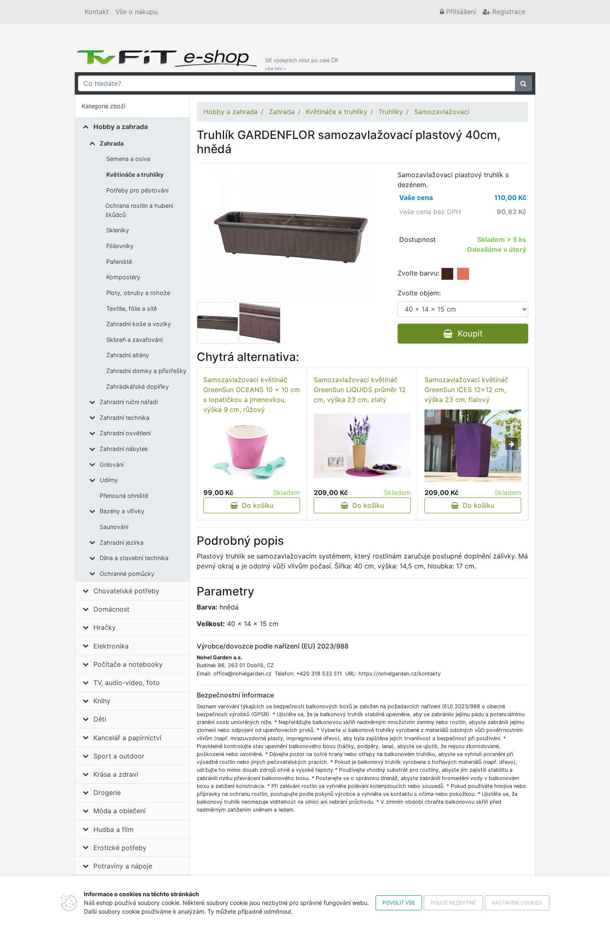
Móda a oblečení (119, 811)
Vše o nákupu (136, 11)
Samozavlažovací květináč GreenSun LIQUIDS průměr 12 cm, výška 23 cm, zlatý (360, 390)
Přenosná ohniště (124, 495)
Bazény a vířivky (122, 510)
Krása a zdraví (115, 774)
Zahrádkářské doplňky (137, 386)
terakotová (463, 274)
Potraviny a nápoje (122, 866)
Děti (99, 719)
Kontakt (97, 11)
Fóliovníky (120, 245)
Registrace (507, 11)
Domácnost (111, 609)
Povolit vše (399, 903)
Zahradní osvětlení (125, 432)
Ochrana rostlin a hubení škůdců (139, 210)
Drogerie (107, 792)
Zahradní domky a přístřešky (146, 370)
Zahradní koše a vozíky (138, 323)
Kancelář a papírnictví (127, 738)
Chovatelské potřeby (126, 591)
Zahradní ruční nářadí (129, 401)
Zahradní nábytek (124, 448)
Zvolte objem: (419, 293)
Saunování (114, 526)
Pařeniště (119, 261)
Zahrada (112, 143)
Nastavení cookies (517, 903)
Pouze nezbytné (453, 903)
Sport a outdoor (118, 756)
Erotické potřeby (119, 848)
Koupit (468, 334)
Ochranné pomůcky (127, 573)
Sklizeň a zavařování (134, 339)
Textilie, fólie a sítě (131, 308)
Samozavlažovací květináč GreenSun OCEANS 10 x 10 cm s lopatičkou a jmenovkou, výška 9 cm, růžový (251, 395)
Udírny (109, 479)
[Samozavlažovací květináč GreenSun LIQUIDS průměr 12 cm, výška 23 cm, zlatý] (362, 446)
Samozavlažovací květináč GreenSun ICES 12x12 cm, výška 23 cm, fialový (466, 390)
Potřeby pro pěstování (137, 190)
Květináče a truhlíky (134, 174)
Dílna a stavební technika (134, 557)
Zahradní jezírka (122, 542)
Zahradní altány (127, 354)
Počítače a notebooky (128, 664)
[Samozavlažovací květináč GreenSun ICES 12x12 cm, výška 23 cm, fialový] (473, 446)
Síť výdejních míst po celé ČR (301, 64)
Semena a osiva (128, 158)
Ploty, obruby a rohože (138, 292)
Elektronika (111, 646)
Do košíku (255, 505)
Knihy (101, 701)
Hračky (104, 627)
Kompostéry (123, 276)
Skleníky (117, 230)
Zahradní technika (124, 417)
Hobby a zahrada (120, 126)
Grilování (112, 464)
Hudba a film (113, 829)
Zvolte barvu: (418, 273)
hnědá (447, 274)
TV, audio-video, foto (126, 682)
